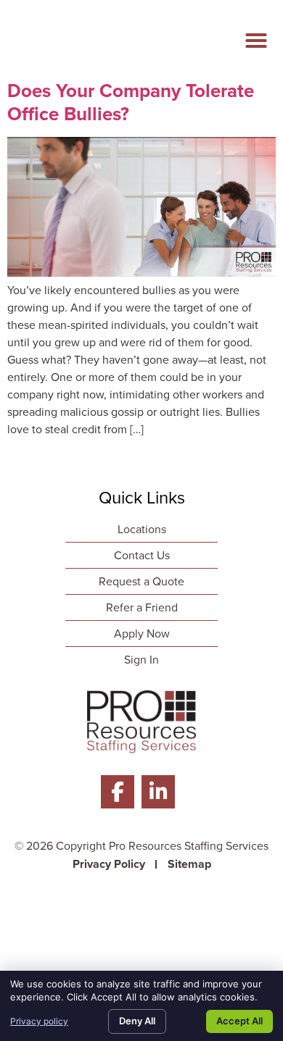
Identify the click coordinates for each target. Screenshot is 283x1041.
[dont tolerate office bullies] (141, 272)
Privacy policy (39, 1021)
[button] (256, 40)
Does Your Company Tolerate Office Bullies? (130, 102)
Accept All (239, 1021)
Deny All (137, 1021)
